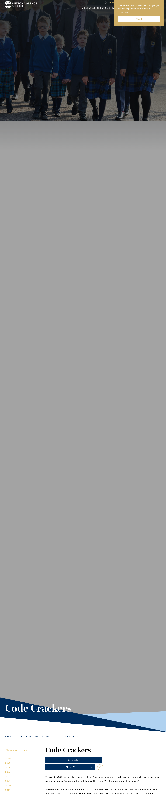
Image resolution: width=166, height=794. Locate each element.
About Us (86, 8)
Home (9, 736)
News (21, 736)
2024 (8, 767)
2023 (8, 772)
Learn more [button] (124, 12)
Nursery (109, 8)
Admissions (98, 8)
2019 (7, 790)
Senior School (40, 736)
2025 (8, 763)
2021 (7, 781)
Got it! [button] (139, 19)
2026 (8, 758)
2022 (8, 776)
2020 (8, 785)
